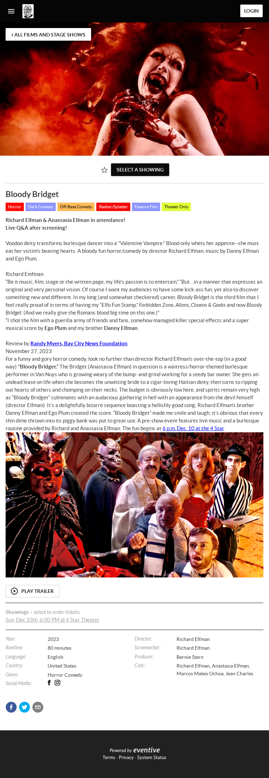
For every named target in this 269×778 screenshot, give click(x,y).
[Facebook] (52, 682)
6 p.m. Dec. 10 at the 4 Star (193, 428)
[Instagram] (60, 682)
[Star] (104, 170)
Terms (109, 757)
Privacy (126, 757)
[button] (11, 707)
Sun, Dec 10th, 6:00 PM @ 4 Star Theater (52, 620)
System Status (151, 757)
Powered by (121, 750)
